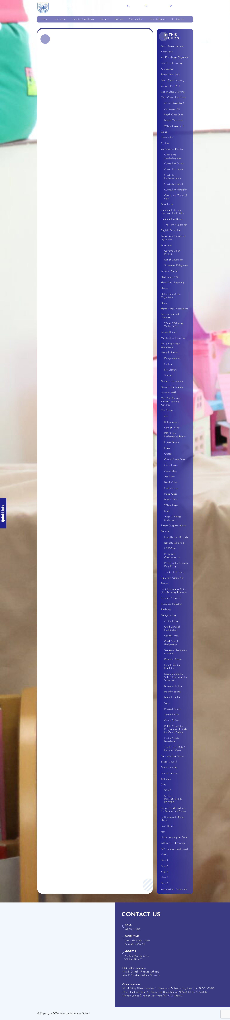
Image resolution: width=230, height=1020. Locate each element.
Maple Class (171, 499)
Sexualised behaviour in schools (175, 652)
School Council (169, 762)
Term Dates (167, 826)
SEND (167, 790)
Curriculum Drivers (174, 164)
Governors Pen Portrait (172, 252)
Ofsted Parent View (174, 459)
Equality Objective (174, 543)
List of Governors (173, 260)
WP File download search (174, 849)
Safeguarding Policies (172, 756)
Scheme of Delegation (176, 265)
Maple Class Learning (173, 338)
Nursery (104, 19)
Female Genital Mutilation (172, 667)
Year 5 (164, 877)
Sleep (167, 703)
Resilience (166, 609)
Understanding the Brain (174, 837)
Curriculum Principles (175, 190)
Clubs (164, 132)
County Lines (171, 636)
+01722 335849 (137, 9)
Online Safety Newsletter (171, 740)
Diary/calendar (172, 358)
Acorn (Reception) (174, 103)
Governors (166, 245)
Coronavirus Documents (174, 889)
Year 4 (164, 872)
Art (166, 416)
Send (163, 784)
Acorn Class (170, 471)
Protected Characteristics (172, 556)
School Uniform (169, 773)
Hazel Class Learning (172, 282)
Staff (167, 511)
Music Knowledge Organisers (170, 345)
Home (45, 19)
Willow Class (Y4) (174, 126)
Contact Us (178, 19)
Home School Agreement (174, 309)
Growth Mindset (169, 271)
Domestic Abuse (172, 659)
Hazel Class (170, 494)
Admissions (167, 52)
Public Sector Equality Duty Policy (176, 565)
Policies (165, 583)
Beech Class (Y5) (170, 74)
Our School (60, 19)
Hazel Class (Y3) (170, 277)
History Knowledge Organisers (171, 296)
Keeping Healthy (173, 686)
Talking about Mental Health (172, 819)
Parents (119, 19)
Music (167, 448)
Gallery (168, 364)
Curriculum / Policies (172, 149)
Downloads (167, 204)
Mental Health (172, 697)
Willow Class (171, 505)
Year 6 (164, 883)
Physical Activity (172, 709)
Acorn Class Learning (172, 46)
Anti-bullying (171, 621)
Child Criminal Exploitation (172, 628)
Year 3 (164, 866)
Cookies (165, 143)
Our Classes (170, 465)
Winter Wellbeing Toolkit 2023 (173, 325)
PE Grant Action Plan (172, 578)
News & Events (157, 19)
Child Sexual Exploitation (171, 643)
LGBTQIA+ (170, 548)
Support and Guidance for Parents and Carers (173, 810)
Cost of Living (171, 428)
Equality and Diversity (176, 537)
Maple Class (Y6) (174, 120)
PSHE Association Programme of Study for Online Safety (175, 729)
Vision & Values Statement (172, 518)
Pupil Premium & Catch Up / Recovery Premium (174, 591)
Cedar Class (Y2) (170, 86)
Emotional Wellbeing (83, 19)
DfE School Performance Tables (175, 435)
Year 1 (164, 855)
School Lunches (169, 767)
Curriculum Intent (173, 184)
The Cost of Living (174, 572)
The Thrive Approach (175, 225)
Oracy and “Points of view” (175, 197)
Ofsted (168, 454)
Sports (167, 375)
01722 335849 (207, 988)
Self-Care (166, 779)
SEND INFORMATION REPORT (173, 799)
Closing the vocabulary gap (172, 156)
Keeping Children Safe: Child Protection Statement (176, 677)
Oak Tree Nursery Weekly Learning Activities (171, 401)
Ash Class (169, 477)
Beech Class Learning (172, 80)
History (165, 288)
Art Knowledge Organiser (175, 57)
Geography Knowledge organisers (173, 238)
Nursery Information (172, 381)
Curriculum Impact (174, 169)
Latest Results (171, 442)
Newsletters (170, 370)
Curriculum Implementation (172, 177)
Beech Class (170, 482)
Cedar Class (170, 488)
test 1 (163, 832)
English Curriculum (171, 230)
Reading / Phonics (170, 598)
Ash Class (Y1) (172, 109)
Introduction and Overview (170, 316)
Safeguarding (136, 19)
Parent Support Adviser (173, 526)
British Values (171, 422)
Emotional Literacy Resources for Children (173, 212)
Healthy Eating (172, 692)
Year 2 (164, 860)
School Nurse (171, 714)
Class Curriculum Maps (173, 97)
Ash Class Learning (171, 63)
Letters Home (168, 332)
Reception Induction (171, 604)
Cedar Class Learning (173, 92)
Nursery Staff (168, 393)
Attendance (167, 69)
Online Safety (171, 720)
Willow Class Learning (173, 843)
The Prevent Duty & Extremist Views (175, 749)
